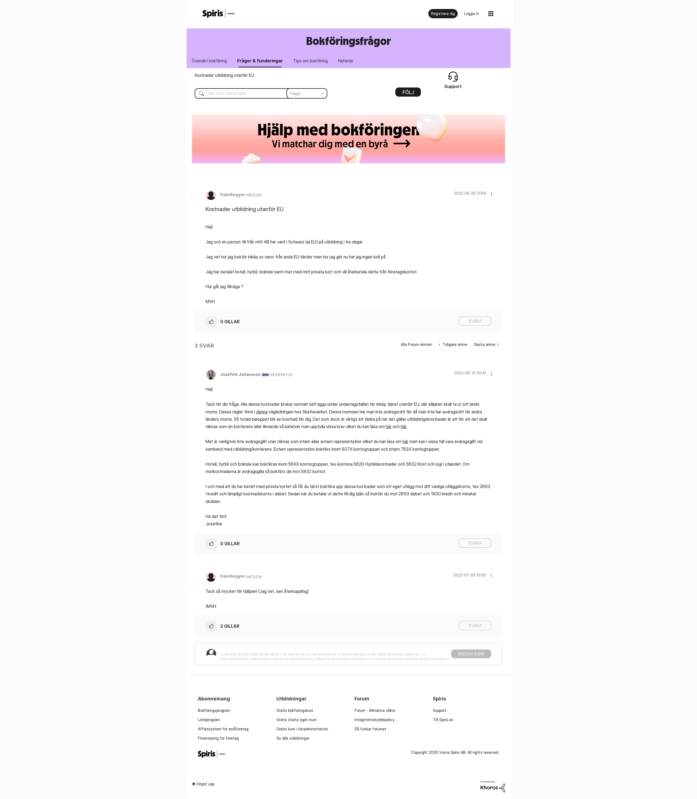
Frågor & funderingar (260, 60)
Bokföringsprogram (214, 710)
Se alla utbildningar (292, 738)
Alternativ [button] (408, 94)
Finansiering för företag (218, 738)
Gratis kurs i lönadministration (302, 729)
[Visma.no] (219, 13)
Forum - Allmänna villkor (374, 710)
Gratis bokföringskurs (294, 710)
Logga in (471, 13)
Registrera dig (443, 13)
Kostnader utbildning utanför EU (224, 75)
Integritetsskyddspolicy (374, 719)
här (389, 426)
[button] (491, 194)
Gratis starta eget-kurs (296, 719)
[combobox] (257, 93)
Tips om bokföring (310, 60)
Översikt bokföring (209, 60)
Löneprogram (209, 719)
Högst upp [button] (205, 784)
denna (262, 411)
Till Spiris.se (443, 719)
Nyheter (345, 60)
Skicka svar (471, 654)
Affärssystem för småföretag (223, 729)
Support (439, 710)
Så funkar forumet (370, 729)
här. (404, 426)
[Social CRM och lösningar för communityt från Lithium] (493, 786)
